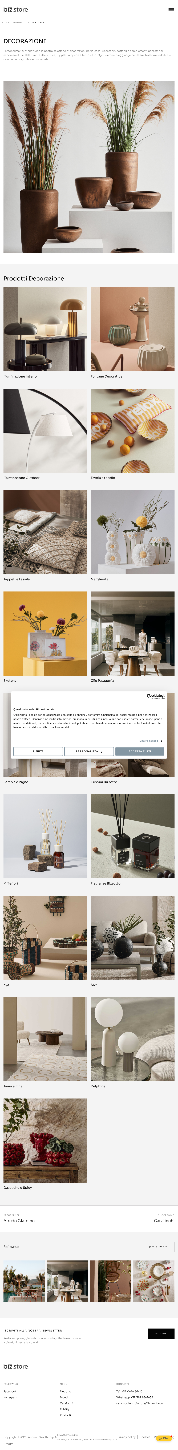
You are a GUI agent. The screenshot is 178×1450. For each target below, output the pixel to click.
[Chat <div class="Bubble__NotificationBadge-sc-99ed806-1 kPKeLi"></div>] (160, 1438)
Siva (94, 985)
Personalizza (87, 751)
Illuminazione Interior (20, 376)
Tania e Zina (12, 1086)
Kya (6, 985)
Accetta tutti (140, 751)
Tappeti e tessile (16, 579)
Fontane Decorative (106, 376)
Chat (166, 1438)
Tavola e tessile (103, 478)
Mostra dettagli (148, 740)
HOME (5, 22)
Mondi (17, 22)
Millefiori (10, 883)
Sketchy (10, 681)
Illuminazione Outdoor (21, 478)
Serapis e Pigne (15, 782)
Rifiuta (38, 751)
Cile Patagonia (102, 681)
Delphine (98, 1086)
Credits (8, 1443)
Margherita (99, 579)
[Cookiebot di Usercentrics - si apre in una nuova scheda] (149, 696)
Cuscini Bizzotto (104, 782)
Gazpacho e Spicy (17, 1188)
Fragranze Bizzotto (105, 883)
